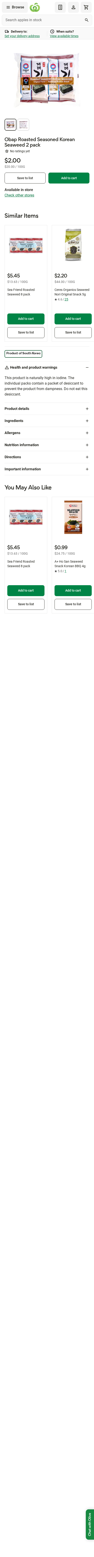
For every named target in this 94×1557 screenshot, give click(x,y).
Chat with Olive (90, 1524)
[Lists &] (60, 7)
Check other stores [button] (19, 195)
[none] (73, 7)
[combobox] (47, 20)
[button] (10, 124)
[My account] (73, 7)
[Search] (87, 20)
